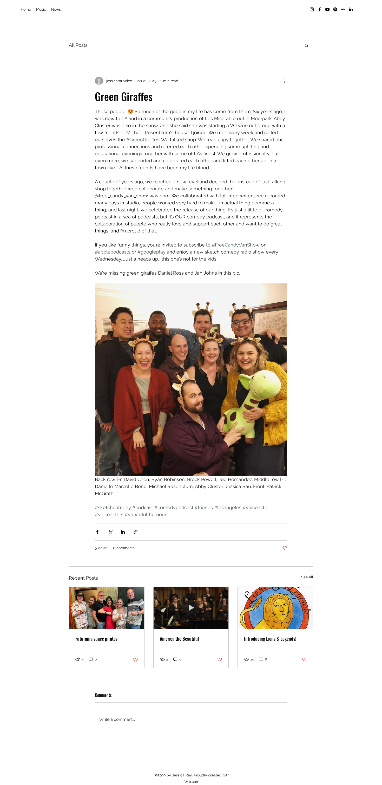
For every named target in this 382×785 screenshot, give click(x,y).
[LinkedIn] (350, 9)
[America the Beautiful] (191, 608)
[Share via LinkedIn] (122, 531)
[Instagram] (311, 9)
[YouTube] (327, 9)
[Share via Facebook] (97, 531)
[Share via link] (135, 531)
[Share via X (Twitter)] (110, 531)
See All (307, 577)
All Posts (78, 45)
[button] (306, 45)
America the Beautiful (179, 638)
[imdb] (343, 9)
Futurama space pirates (96, 638)
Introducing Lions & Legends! (270, 638)
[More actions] (284, 81)
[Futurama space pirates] (106, 608)
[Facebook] (319, 9)
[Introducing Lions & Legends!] (275, 608)
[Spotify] (335, 9)
